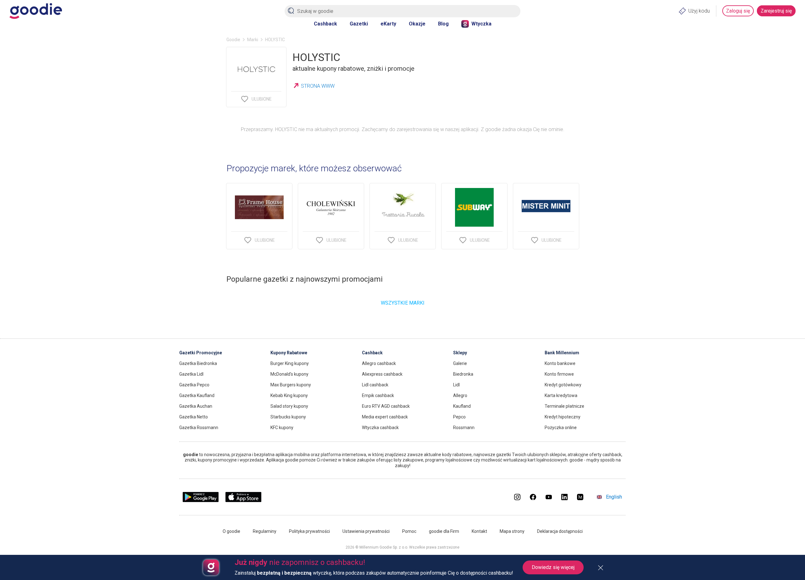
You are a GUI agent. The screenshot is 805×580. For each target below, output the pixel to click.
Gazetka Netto (193, 416)
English (614, 497)
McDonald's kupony (289, 374)
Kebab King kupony (289, 395)
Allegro (460, 395)
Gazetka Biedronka (198, 363)
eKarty (388, 24)
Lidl (456, 384)
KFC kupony (281, 427)
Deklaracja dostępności (560, 531)
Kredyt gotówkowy (563, 384)
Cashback (325, 24)
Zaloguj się (738, 11)
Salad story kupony (289, 406)
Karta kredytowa (561, 395)
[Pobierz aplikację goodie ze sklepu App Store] (243, 500)
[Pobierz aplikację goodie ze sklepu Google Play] (200, 500)
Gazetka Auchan (195, 406)
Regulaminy (264, 531)
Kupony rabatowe (288, 352)
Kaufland (462, 406)
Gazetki (359, 24)
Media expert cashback (385, 416)
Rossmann (464, 427)
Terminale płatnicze (564, 406)
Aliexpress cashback (382, 374)
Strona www (318, 86)
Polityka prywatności (309, 531)
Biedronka (463, 374)
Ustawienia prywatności (366, 531)
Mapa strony (512, 531)
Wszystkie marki (403, 303)
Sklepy (460, 352)
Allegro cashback (379, 363)
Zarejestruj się (776, 11)
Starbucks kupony (288, 416)
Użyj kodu (699, 11)
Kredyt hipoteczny (562, 416)
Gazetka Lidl (191, 374)
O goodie (231, 531)
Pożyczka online (561, 427)
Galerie (460, 363)
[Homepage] (35, 11)
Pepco (459, 416)
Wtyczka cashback (380, 427)
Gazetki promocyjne (200, 352)
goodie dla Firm (444, 531)
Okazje (417, 24)
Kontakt (479, 531)
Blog (443, 24)
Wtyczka (481, 24)
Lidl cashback (375, 384)
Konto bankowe (560, 363)
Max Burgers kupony (290, 384)
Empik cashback (378, 395)
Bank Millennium (562, 352)
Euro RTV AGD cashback (386, 406)
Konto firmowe (559, 374)
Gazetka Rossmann (198, 427)
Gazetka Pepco (194, 384)
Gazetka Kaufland (196, 395)
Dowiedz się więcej (553, 567)
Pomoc (409, 531)
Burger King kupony (289, 363)
